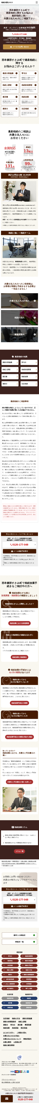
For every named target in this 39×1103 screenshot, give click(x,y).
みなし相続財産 (10, 984)
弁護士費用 (7, 1042)
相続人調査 (6, 369)
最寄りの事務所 (20, 935)
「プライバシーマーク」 (17, 1065)
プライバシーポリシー (9, 1079)
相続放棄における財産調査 (19, 623)
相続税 (29, 998)
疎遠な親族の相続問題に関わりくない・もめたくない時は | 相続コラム (20, 836)
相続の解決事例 (8, 1045)
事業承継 (10, 1007)
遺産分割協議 (7, 362)
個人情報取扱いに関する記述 (11, 1082)
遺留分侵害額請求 (29, 974)
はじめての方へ (8, 1032)
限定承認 (24, 1028)
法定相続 (25, 384)
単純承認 (15, 1028)
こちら (24, 42)
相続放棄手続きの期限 (20, 703)
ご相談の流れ (21, 1032)
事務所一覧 (19, 942)
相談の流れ (19, 318)
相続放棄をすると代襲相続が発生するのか (18, 843)
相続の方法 (29, 970)
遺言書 (4, 376)
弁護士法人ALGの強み (19, 301)
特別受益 (29, 979)
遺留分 (4, 384)
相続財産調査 (26, 369)
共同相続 (29, 984)
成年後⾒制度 (10, 979)
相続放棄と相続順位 (19, 657)
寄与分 (24, 362)
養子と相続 (29, 988)
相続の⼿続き (29, 965)
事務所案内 (19, 334)
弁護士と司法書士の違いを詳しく (20, 782)
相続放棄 (25, 376)
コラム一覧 (20, 851)
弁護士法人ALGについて (12, 1039)
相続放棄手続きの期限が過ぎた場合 (19, 737)
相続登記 (10, 960)
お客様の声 (18, 1042)
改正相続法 (10, 988)
